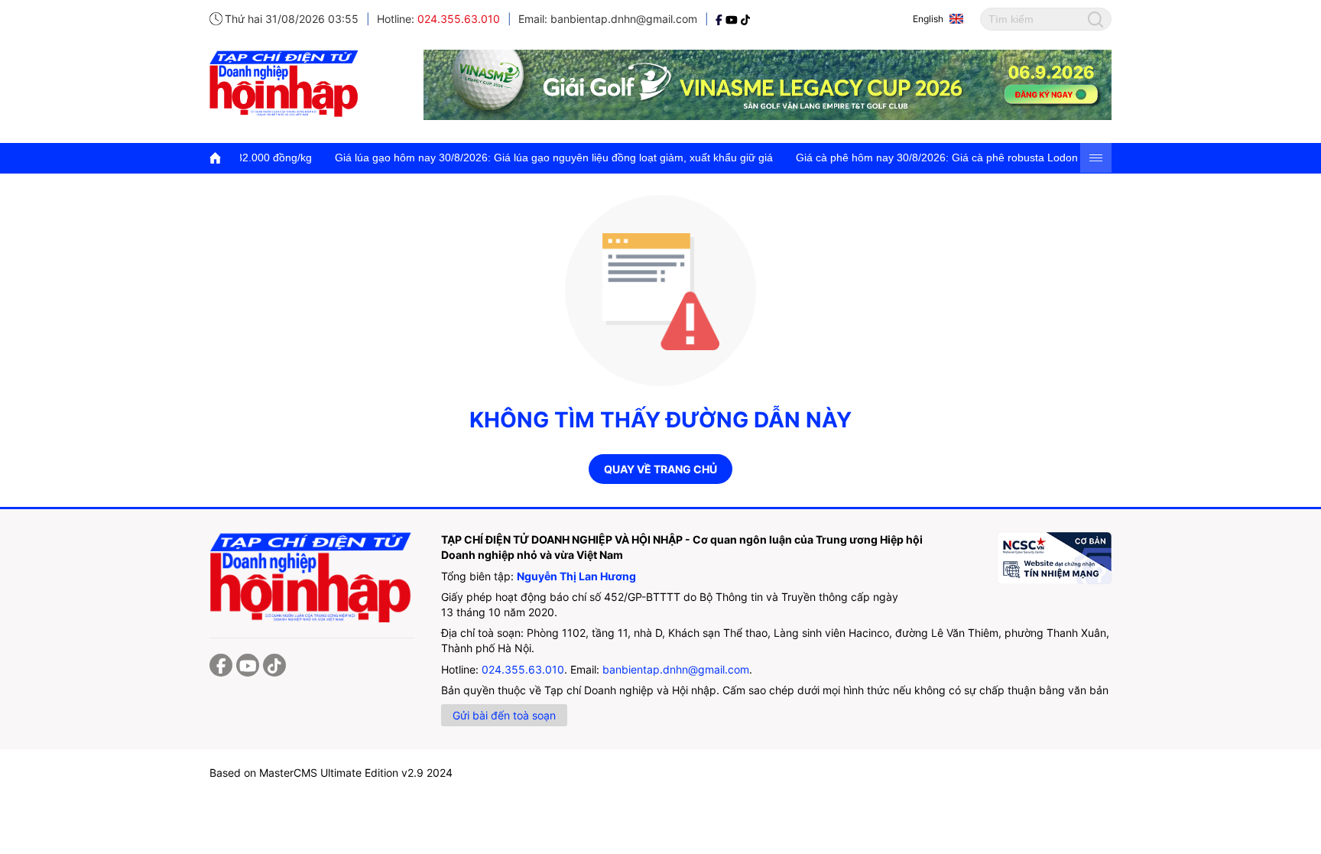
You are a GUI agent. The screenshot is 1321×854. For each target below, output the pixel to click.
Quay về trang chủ (660, 469)
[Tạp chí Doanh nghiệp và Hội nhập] (720, 18)
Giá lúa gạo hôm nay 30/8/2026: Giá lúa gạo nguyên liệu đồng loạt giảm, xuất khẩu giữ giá (526, 157)
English (928, 18)
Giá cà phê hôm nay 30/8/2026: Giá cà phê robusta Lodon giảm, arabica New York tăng (980, 157)
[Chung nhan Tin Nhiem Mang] (1054, 558)
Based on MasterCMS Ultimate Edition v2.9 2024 (331, 772)
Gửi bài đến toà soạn (504, 715)
